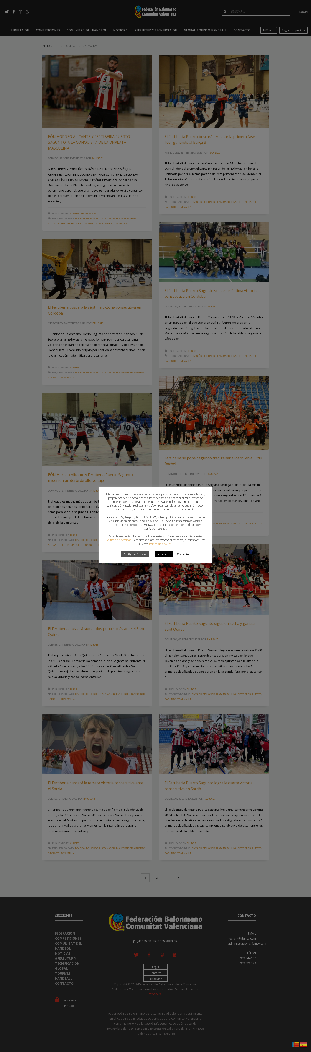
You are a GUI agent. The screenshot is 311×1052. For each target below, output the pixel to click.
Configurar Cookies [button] (134, 554)
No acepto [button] (164, 554)
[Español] (304, 1044)
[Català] (296, 1044)
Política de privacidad (118, 540)
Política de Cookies (160, 544)
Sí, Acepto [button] (183, 554)
